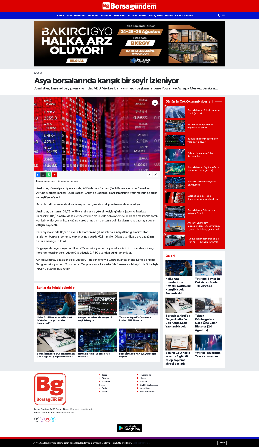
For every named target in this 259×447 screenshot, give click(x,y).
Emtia (142, 15)
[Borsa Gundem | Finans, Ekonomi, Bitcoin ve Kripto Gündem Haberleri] (129, 6)
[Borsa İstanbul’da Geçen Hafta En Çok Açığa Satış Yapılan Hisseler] (56, 340)
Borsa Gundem (147, 391)
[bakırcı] (129, 44)
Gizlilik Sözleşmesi (149, 385)
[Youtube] (47, 419)
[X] (36, 419)
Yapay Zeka (156, 15)
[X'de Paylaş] (43, 174)
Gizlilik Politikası (141, 443)
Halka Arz (120, 15)
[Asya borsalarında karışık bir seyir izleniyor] (97, 134)
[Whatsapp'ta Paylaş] (48, 174)
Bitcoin (132, 15)
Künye (143, 378)
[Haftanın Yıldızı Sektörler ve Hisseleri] (97, 340)
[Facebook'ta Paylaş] (38, 174)
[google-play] (129, 428)
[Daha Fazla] (54, 174)
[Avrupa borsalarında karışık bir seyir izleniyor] (97, 304)
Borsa (60, 15)
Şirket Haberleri (75, 15)
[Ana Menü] (223, 15)
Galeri (169, 15)
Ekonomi (106, 15)
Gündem (93, 15)
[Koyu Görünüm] (219, 15)
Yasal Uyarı (145, 388)
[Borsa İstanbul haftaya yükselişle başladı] (138, 340)
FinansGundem (184, 15)
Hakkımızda (145, 375)
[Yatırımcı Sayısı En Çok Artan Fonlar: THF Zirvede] (138, 304)
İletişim (143, 381)
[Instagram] (42, 419)
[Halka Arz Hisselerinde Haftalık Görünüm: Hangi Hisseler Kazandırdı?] (56, 304)
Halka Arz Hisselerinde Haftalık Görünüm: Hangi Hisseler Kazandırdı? (54, 320)
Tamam (222, 443)
